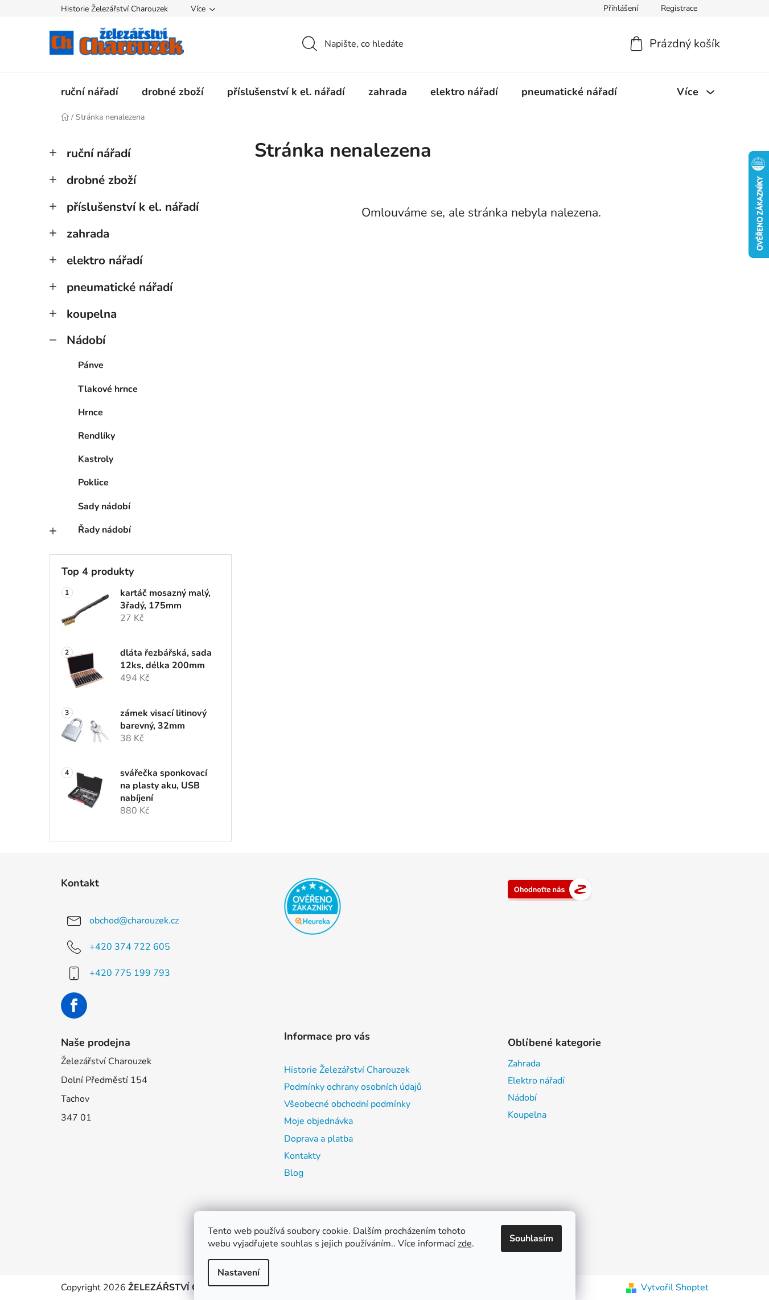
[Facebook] (74, 1005)
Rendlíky (96, 436)
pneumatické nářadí (119, 287)
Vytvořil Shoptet (675, 1287)
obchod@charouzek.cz (134, 920)
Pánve (91, 365)
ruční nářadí (98, 153)
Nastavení (238, 1272)
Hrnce (90, 412)
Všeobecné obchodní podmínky (347, 1104)
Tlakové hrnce (108, 389)
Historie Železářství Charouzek (114, 8)
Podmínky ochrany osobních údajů (353, 1087)
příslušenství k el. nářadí (133, 207)
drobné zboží (101, 180)
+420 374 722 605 (129, 947)
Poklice (93, 482)
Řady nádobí (104, 530)
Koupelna (527, 1115)
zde (465, 1243)
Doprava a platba (318, 1139)
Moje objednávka (318, 1121)
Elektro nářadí (536, 1080)
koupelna (92, 314)
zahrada (88, 234)
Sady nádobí (104, 506)
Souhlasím (531, 1238)
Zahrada (524, 1063)
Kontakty (302, 1156)
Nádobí (86, 340)
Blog (293, 1173)
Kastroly (95, 459)
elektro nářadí (104, 260)
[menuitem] (90, 91)
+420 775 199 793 (129, 973)
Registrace (679, 8)
